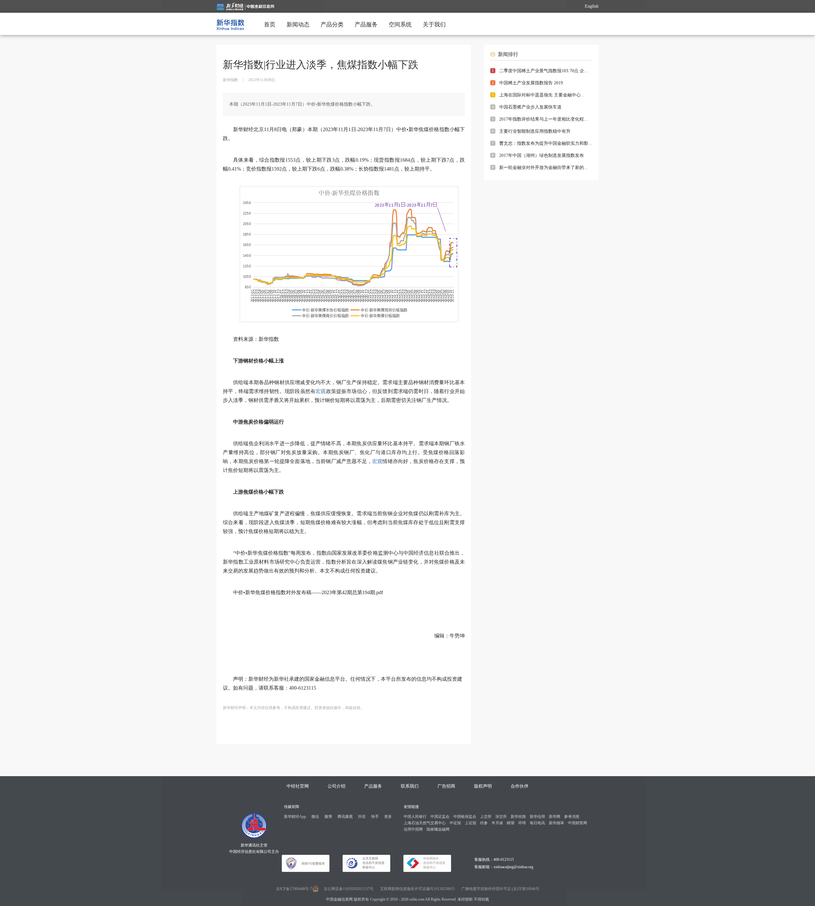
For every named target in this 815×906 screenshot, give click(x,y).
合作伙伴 (519, 786)
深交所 (501, 816)
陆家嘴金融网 (438, 829)
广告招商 (446, 786)
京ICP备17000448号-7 (294, 889)
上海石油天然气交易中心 (425, 823)
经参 (484, 823)
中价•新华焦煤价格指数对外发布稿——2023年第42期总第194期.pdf (308, 592)
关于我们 (434, 24)
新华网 (554, 816)
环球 (522, 823)
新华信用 (537, 816)
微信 (315, 816)
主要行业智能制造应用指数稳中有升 (534, 131)
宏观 (320, 391)
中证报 (455, 823)
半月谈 (497, 823)
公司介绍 (336, 786)
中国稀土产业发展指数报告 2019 (531, 83)
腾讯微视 (345, 816)
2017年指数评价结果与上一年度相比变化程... (543, 119)
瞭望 (510, 823)
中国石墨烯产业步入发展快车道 (530, 107)
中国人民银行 (415, 816)
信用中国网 (413, 829)
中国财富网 (577, 823)
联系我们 (410, 786)
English (592, 6)
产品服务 (366, 24)
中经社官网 (298, 786)
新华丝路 (518, 816)
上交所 (486, 816)
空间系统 (400, 24)
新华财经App (295, 816)
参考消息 (571, 816)
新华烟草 (556, 823)
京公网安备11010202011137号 (348, 889)
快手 (375, 816)
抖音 (362, 816)
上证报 (470, 823)
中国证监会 (440, 816)
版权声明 (483, 786)
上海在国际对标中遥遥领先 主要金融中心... (542, 95)
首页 (269, 24)
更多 (388, 816)
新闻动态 (298, 24)
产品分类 (332, 24)
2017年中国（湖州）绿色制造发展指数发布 (541, 155)
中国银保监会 (464, 816)
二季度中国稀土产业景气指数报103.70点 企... (543, 70)
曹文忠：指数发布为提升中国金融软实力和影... (545, 143)
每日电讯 (537, 823)
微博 (328, 816)
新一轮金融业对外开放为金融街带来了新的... (543, 167)
